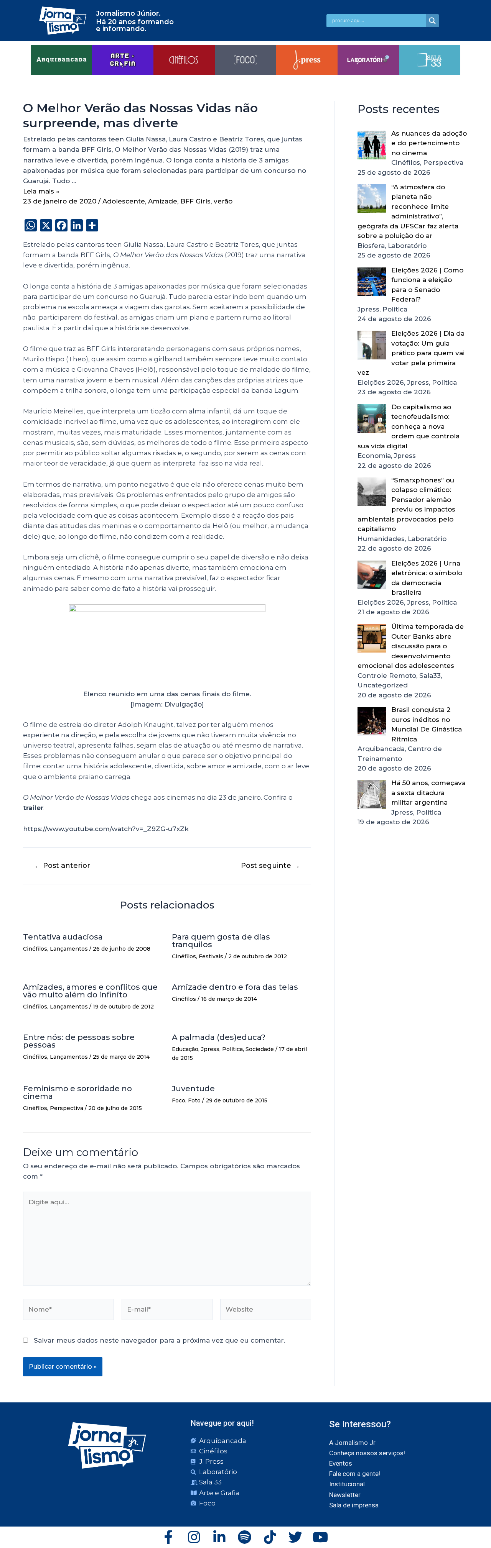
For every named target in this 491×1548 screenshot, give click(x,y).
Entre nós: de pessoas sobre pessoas (79, 1041)
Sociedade (260, 1049)
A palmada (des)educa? (218, 1037)
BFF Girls (195, 201)
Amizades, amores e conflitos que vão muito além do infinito (90, 990)
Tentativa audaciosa (63, 936)
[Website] (265, 1311)
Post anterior (62, 865)
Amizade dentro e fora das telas (235, 987)
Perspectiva (66, 1108)
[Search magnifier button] (432, 20)
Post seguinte (270, 865)
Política (232, 1049)
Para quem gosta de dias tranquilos (221, 940)
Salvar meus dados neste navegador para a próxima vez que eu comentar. (159, 1340)
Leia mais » (41, 191)
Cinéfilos (35, 948)
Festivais (211, 956)
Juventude (193, 1088)
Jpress (210, 1049)
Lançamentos (69, 948)
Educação (185, 1049)
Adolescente (123, 201)
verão (223, 201)
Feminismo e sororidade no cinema (77, 1092)
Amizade (162, 201)
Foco (178, 1100)
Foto (194, 1100)
